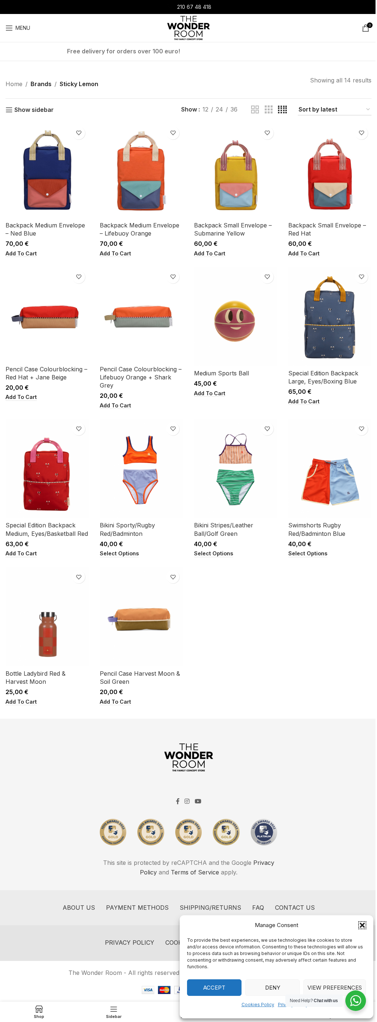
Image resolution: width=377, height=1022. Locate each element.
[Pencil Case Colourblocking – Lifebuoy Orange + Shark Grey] (141, 314)
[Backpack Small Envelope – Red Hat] (329, 170)
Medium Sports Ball (221, 373)
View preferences (334, 987)
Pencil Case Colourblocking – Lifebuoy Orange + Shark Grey (141, 377)
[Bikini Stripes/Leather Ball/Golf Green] (235, 468)
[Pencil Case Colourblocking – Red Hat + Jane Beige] (47, 314)
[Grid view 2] (255, 110)
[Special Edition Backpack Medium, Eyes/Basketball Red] (47, 468)
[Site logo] (188, 27)
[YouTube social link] (198, 801)
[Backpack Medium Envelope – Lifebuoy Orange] (141, 170)
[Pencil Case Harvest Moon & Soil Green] (141, 616)
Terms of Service (195, 872)
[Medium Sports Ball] (235, 316)
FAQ (258, 907)
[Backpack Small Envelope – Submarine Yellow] (235, 170)
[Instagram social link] (187, 801)
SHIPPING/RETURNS (210, 907)
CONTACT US (295, 907)
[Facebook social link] (177, 801)
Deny (272, 987)
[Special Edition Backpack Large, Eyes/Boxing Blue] (329, 316)
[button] (362, 925)
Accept (214, 987)
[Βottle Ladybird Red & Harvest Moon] (47, 616)
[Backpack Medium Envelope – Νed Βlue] (47, 170)
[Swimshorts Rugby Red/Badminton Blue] (329, 468)
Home (14, 84)
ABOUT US (79, 907)
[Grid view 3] (269, 110)
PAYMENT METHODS (137, 907)
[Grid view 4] (282, 110)
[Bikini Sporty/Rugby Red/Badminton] (141, 468)
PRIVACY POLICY (129, 942)
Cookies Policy (258, 1004)
